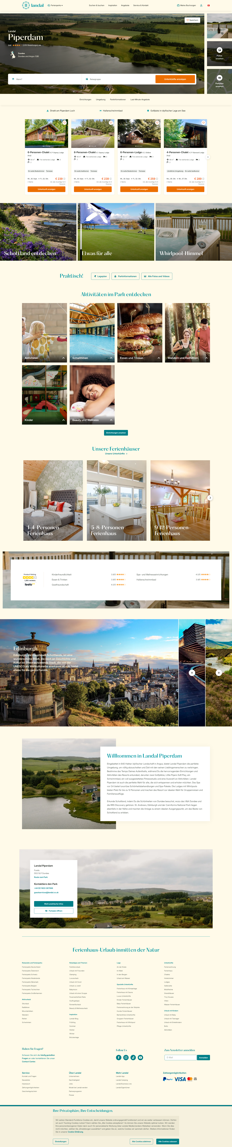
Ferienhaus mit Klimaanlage (127, 989)
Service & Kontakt (140, 5)
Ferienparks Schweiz (29, 974)
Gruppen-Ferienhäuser (125, 1019)
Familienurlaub (74, 967)
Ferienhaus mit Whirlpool (126, 1022)
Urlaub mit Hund (75, 982)
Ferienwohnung (170, 967)
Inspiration (112, 5)
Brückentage (74, 1037)
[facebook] (119, 1059)
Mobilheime (168, 989)
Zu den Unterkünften (172, 253)
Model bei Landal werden (78, 1088)
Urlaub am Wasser (123, 978)
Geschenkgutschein (29, 1091)
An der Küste (121, 967)
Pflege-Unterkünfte (124, 1026)
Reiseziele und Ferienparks (32, 963)
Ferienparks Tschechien (31, 989)
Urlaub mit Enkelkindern (173, 1022)
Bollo (166, 1026)
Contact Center (28, 1061)
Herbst (71, 1030)
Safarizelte (168, 986)
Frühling (72, 1022)
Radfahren (26, 1007)
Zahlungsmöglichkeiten (30, 1088)
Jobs (71, 1084)
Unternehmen (74, 1076)
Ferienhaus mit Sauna (125, 992)
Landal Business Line (124, 1084)
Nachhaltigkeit (74, 1080)
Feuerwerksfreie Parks (77, 997)
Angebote (125, 5)
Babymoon (73, 989)
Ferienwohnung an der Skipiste (128, 1007)
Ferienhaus (168, 971)
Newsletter (26, 1080)
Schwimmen (26, 1022)
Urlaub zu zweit (75, 986)
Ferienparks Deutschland (31, 967)
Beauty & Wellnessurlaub (78, 1008)
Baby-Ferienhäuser (124, 1004)
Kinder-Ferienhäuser (124, 1000)
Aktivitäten (168, 1030)
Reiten (24, 1019)
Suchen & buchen (96, 5)
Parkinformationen (127, 276)
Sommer (72, 1026)
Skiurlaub (25, 1004)
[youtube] (140, 1059)
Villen (166, 1001)
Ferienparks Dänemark (30, 982)
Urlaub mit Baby (170, 1015)
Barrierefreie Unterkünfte (126, 1015)
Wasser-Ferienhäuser (172, 1005)
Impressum (26, 1084)
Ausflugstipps (74, 1001)
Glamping (72, 974)
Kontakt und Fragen (29, 1076)
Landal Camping (122, 1080)
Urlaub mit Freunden (76, 971)
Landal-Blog (73, 1019)
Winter (71, 1034)
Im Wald (120, 971)
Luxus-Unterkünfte (124, 996)
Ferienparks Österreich (30, 971)
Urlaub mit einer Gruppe (78, 993)
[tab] (89, 672)
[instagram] (126, 1059)
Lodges (167, 982)
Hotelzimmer (169, 978)
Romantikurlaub (75, 1005)
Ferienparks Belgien (29, 986)
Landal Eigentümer (123, 1088)
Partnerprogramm (75, 1091)
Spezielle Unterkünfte (125, 984)
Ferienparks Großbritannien (32, 993)
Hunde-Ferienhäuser (124, 1011)
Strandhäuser (169, 993)
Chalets (167, 974)
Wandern (25, 1015)
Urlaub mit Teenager (171, 1019)
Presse (71, 1095)
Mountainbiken (27, 1011)
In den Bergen (122, 974)
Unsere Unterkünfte (115, 453)
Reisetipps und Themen (78, 963)
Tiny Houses (168, 997)
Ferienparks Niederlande (31, 978)
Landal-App (120, 1076)
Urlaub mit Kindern (171, 1011)
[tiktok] (133, 1059)
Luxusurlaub (73, 978)
